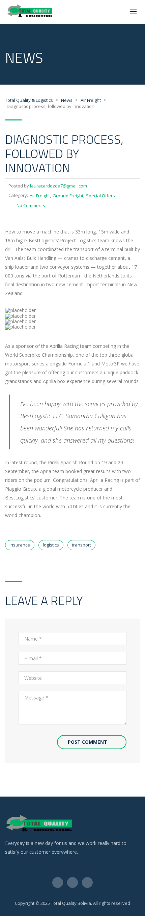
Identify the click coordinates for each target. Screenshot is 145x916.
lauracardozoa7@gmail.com (58, 186)
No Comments (31, 205)
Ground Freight (68, 196)
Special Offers (100, 196)
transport (81, 545)
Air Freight (40, 196)
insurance (19, 545)
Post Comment (87, 742)
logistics (51, 545)
